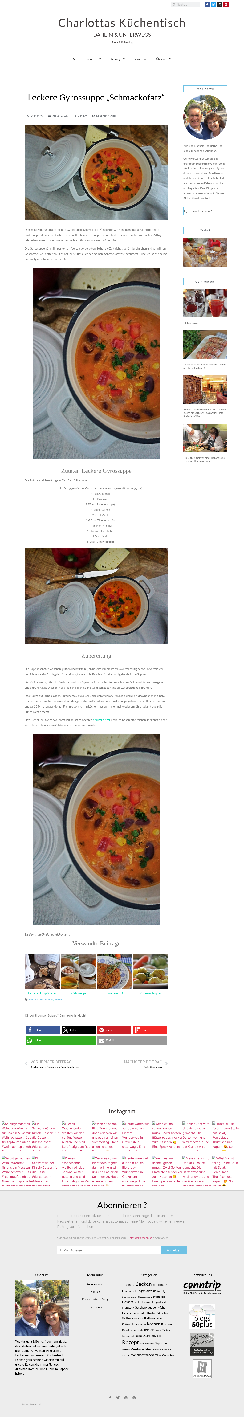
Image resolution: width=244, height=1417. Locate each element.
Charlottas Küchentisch (122, 22)
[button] (43, 1030)
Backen (143, 1284)
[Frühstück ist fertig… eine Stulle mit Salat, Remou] (227, 1136)
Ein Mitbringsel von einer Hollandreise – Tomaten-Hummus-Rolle (205, 459)
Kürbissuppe (78, 993)
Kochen (153, 1323)
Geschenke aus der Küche (139, 1313)
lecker (149, 1329)
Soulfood (149, 1343)
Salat (142, 1343)
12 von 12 (128, 1284)
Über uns (161, 59)
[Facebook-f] (207, 4)
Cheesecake (144, 1297)
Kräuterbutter (101, 719)
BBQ (154, 1285)
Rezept (49, 999)
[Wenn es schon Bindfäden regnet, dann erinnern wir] (107, 1136)
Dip (135, 1302)
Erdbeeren (144, 1302)
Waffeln (126, 1349)
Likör (158, 1330)
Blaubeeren (128, 1291)
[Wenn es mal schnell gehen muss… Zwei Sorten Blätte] (167, 1136)
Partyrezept (128, 1335)
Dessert (127, 1302)
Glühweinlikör (190, 323)
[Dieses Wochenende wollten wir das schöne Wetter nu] (77, 1136)
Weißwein (164, 1355)
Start (76, 59)
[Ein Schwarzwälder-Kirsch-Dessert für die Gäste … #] (47, 1136)
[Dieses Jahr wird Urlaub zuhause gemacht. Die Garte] (197, 1136)
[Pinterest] (226, 4)
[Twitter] (213, 4)
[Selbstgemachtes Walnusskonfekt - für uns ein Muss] (17, 1136)
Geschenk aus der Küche (150, 1307)
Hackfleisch (137, 1318)
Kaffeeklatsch (154, 1318)
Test (166, 1343)
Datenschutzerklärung (140, 1237)
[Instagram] (219, 4)
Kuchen (166, 1324)
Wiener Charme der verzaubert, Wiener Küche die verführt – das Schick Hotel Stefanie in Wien (205, 413)
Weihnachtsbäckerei (144, 1355)
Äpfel (172, 1355)
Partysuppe (36, 999)
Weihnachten (141, 1349)
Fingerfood (159, 1302)
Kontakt (95, 1291)
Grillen (126, 1318)
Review (156, 1335)
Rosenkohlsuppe (150, 993)
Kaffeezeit (141, 1324)
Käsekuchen (129, 1330)
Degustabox (158, 1296)
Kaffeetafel (128, 1324)
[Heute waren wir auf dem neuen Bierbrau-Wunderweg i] (137, 1136)
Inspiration (139, 59)
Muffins (166, 1330)
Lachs (140, 1330)
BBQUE (163, 1284)
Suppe (58, 999)
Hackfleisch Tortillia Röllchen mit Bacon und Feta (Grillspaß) (204, 366)
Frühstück (128, 1307)
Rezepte (92, 59)
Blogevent (143, 1290)
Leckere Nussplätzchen (42, 993)
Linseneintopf (114, 993)
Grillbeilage (162, 1313)
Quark (147, 1335)
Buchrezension (129, 1296)
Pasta (138, 1335)
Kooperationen (95, 1284)
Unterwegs (114, 59)
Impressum (95, 1307)
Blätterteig (158, 1291)
